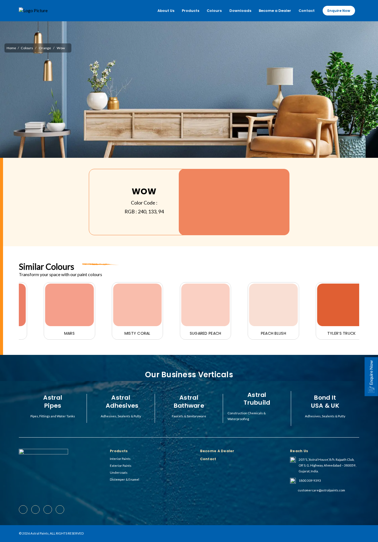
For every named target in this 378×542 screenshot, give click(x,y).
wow (61, 48)
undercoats (119, 472)
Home (11, 48)
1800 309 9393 (310, 480)
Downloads (240, 10)
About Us (165, 10)
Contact (307, 10)
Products (190, 10)
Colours (214, 10)
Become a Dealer (275, 10)
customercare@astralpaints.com (321, 490)
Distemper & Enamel (124, 479)
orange (45, 48)
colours (27, 48)
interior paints (120, 458)
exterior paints (120, 465)
